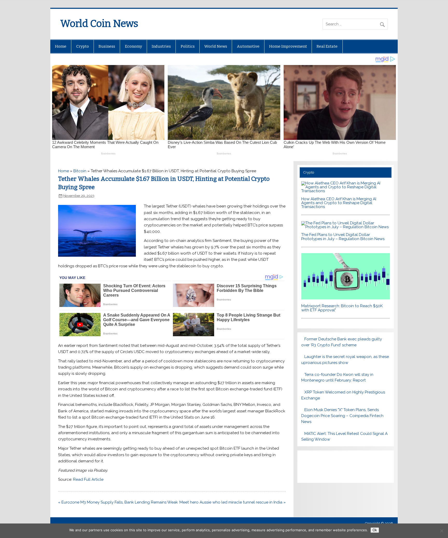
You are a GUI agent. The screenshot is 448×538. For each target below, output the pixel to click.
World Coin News (99, 24)
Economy (133, 46)
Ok (375, 530)
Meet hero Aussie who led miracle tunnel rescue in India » (232, 502)
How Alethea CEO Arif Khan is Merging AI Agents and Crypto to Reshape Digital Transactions (338, 203)
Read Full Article (88, 479)
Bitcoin (79, 171)
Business (107, 46)
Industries (161, 46)
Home (60, 46)
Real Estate (327, 46)
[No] (441, 530)
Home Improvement (288, 46)
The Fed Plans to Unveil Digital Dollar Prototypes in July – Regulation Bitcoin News (342, 236)
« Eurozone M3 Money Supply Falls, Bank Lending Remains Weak (118, 502)
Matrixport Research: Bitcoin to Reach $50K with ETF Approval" (342, 308)
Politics (188, 46)
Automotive (248, 46)
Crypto (82, 46)
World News (215, 46)
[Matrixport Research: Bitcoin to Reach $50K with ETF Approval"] (345, 298)
